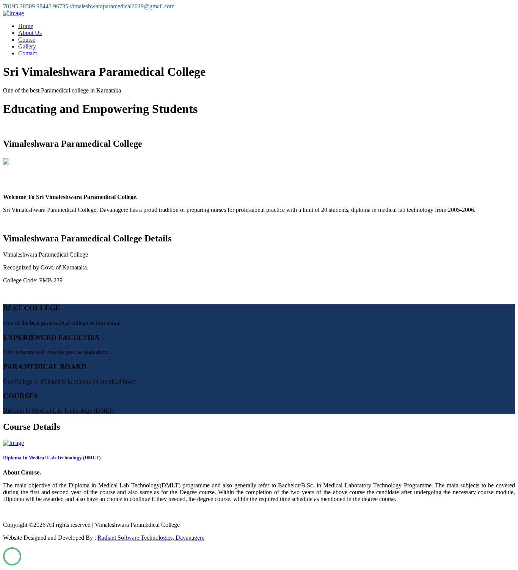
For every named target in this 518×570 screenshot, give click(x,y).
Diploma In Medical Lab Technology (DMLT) (51, 457)
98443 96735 (52, 6)
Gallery (27, 46)
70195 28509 (19, 6)
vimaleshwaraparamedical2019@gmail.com (122, 6)
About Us (30, 33)
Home (25, 26)
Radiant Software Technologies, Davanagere (150, 537)
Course (26, 39)
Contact (27, 53)
